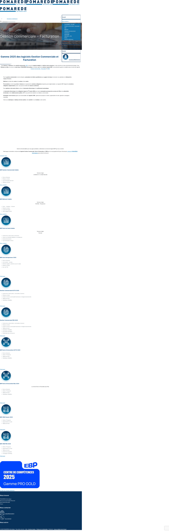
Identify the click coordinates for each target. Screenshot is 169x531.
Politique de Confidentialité (42, 529)
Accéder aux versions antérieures (7, 490)
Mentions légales (32, 529)
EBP (27, 65)
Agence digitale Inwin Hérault (60, 529)
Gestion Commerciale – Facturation (38, 68)
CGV (26, 529)
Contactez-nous (3, 155)
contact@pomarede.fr (9, 513)
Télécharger (2, 276)
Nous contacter (3, 184)
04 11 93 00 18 (8, 518)
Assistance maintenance (12, 18)
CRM (48, 68)
